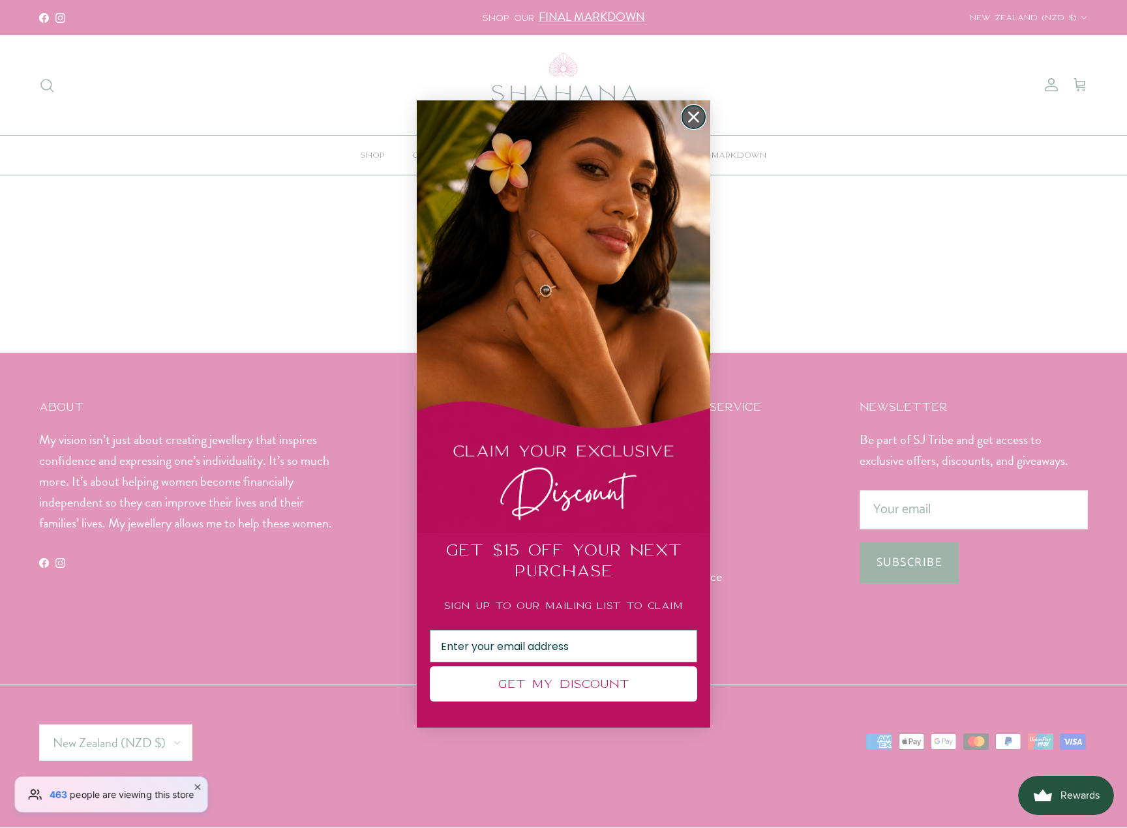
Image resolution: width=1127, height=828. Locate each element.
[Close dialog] (693, 117)
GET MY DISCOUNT (563, 683)
